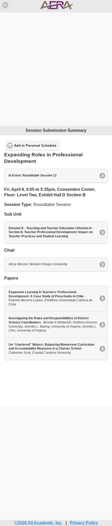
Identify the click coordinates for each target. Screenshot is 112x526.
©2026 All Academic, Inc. (38, 523)
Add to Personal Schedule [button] (35, 145)
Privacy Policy (84, 523)
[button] (5, 5)
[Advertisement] (56, 68)
